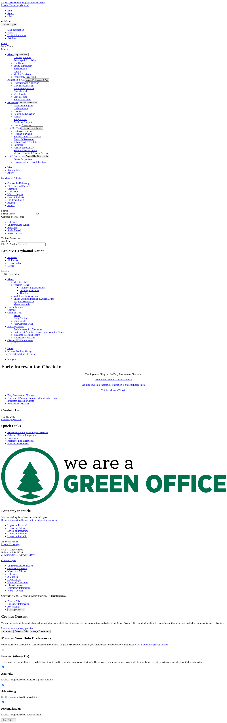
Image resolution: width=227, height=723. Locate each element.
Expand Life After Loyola (37, 156)
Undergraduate (21, 108)
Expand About (21, 54)
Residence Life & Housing (20, 440)
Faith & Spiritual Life (24, 147)
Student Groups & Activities (27, 136)
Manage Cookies (16, 610)
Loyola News (14, 579)
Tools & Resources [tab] (16, 35)
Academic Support (23, 122)
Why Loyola (20, 94)
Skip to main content (11, 2)
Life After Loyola (16, 156)
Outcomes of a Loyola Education (30, 162)
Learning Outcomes (29, 290)
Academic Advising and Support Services (27, 432)
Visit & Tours (20, 96)
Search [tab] (10, 32)
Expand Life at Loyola (32, 128)
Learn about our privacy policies (17, 628)
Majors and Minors (16, 571)
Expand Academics (28, 102)
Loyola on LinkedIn (17, 536)
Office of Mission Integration (21, 435)
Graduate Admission (24, 85)
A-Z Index (12, 576)
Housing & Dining (23, 133)
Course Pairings (15, 307)
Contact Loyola (8, 560)
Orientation (12, 438)
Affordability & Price (24, 88)
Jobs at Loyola (14, 233)
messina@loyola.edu (11, 419)
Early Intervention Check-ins (28, 329)
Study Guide (20, 321)
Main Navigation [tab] (15, 30)
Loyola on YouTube (17, 533)
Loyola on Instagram (17, 530)
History (17, 71)
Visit (9, 10)
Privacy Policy (14, 601)
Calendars (12, 188)
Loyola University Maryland (15, 5)
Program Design (21, 285)
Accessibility (13, 606)
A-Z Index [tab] (12, 38)
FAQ (16, 343)
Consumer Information (18, 604)
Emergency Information (19, 588)
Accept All (7, 631)
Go (38, 213)
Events (17, 315)
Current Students (15, 197)
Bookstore (12, 227)
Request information (11, 520)
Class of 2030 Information (20, 340)
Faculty (17, 116)
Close (4, 43)
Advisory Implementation (32, 287)
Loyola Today (14, 263)
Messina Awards (22, 304)
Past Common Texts (23, 323)
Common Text (14, 312)
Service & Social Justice (25, 150)
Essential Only (21, 631)
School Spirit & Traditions (26, 142)
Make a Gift (13, 191)
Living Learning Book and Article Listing (34, 298)
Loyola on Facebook (17, 525)
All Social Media (9, 541)
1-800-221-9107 (26, 555)
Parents (11, 205)
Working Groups (15, 326)
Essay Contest (20, 318)
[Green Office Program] (113, 504)
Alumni (11, 202)
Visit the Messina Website (113, 390)
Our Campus (20, 63)
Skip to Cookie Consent (33, 2)
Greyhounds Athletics (11, 178)
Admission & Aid (16, 79)
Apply (10, 13)
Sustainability (20, 68)
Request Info (13, 170)
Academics (12, 102)
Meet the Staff (20, 282)
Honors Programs (22, 125)
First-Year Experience (24, 131)
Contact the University (18, 183)
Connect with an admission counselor (39, 520)
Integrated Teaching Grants (27, 335)
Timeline (24, 293)
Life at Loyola (14, 128)
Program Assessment (24, 301)
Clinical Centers (15, 585)
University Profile (22, 57)
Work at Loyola (15, 194)
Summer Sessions (22, 99)
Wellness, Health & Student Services (31, 153)
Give (9, 16)
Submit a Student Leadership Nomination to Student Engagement (113, 384)
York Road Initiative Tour (26, 296)
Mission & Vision (22, 74)
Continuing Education (24, 114)
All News (12, 257)
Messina (5, 271)
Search (4, 49)
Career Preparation (23, 159)
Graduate (18, 111)
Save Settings (8, 720)
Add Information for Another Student (113, 379)
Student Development (18, 443)
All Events (12, 260)
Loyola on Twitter (16, 528)
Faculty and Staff (15, 200)
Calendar (11, 310)
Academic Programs (23, 105)
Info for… (9, 21)
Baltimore (18, 145)
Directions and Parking (18, 186)
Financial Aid (20, 91)
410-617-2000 (8, 555)
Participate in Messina (24, 337)
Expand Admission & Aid (37, 80)
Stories (10, 265)
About (10, 54)
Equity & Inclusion (23, 65)
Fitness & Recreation (24, 139)
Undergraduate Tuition (18, 224)
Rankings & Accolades (25, 60)
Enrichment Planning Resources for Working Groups (39, 332)
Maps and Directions (17, 582)
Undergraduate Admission (26, 83)
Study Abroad (20, 119)
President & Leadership (25, 77)
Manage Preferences (40, 631)
